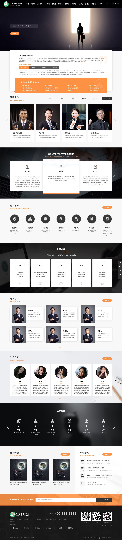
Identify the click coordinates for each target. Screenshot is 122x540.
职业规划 (74, 4)
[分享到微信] (105, 525)
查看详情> (107, 207)
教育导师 (84, 98)
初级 (50, 98)
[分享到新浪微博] (111, 525)
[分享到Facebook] (108, 525)
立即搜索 (106, 499)
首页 (27, 4)
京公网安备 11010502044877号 (106, 537)
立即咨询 (14, 33)
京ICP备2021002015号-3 (92, 537)
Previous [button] (7, 121)
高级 (73, 98)
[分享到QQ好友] (103, 525)
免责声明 (32, 537)
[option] (61, 29)
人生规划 (80, 4)
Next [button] (115, 121)
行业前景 (54, 4)
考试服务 (87, 4)
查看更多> (107, 300)
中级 (62, 98)
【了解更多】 (84, 61)
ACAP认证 (47, 4)
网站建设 (84, 537)
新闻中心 (93, 4)
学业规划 (67, 4)
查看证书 (107, 98)
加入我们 (39, 4)
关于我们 (33, 4)
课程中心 (60, 4)
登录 (118, 4)
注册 (113, 4)
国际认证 (95, 98)
